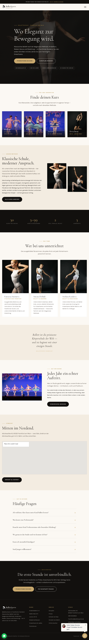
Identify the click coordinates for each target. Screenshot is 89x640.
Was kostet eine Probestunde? (23, 520)
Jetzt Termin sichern (56, 1)
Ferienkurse (32, 626)
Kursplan (51, 610)
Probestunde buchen (25, 60)
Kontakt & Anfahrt (54, 620)
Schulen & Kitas (53, 617)
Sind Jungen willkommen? (22, 549)
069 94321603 (72, 616)
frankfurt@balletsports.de (76, 619)
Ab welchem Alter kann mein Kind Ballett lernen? (30, 512)
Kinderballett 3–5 (34, 610)
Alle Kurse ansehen (12, 199)
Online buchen (53, 623)
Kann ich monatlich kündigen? (24, 542)
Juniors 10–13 (33, 617)
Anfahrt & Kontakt (12, 479)
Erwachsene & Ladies (35, 623)
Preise (50, 614)
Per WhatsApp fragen (46, 589)
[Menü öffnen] (85, 7)
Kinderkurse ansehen (58, 404)
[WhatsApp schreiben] (4, 635)
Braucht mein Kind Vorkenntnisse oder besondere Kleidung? (34, 527)
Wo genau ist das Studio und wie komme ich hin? (30, 534)
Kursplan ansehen (46, 60)
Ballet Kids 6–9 (33, 614)
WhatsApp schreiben (74, 622)
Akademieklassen (34, 620)
